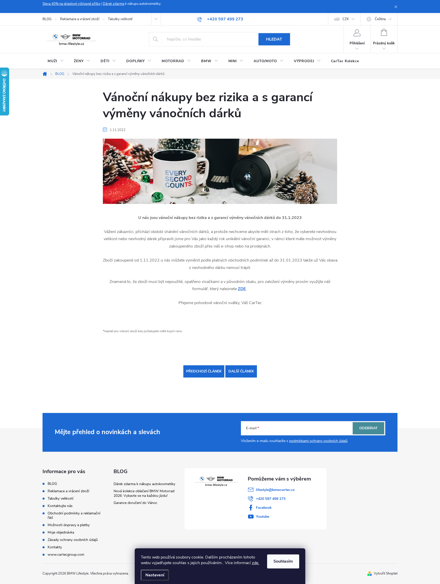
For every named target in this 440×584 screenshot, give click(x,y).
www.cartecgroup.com (66, 554)
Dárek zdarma (113, 4)
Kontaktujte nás (60, 505)
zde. (255, 563)
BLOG (47, 19)
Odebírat (368, 428)
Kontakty (55, 547)
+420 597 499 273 (270, 498)
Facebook (264, 507)
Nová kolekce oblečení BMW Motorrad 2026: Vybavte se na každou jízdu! (144, 493)
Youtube (262, 516)
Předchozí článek (204, 371)
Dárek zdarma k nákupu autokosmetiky (144, 484)
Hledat (274, 39)
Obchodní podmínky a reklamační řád (74, 515)
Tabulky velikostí (120, 19)
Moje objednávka (61, 532)
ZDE (242, 289)
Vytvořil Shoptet (385, 573)
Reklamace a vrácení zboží (79, 19)
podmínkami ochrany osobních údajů (318, 440)
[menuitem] (56, 61)
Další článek (241, 371)
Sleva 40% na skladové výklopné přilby (72, 4)
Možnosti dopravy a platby (69, 525)
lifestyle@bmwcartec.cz (275, 489)
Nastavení (154, 575)
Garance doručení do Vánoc (135, 502)
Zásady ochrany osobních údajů (73, 539)
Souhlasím (283, 561)
